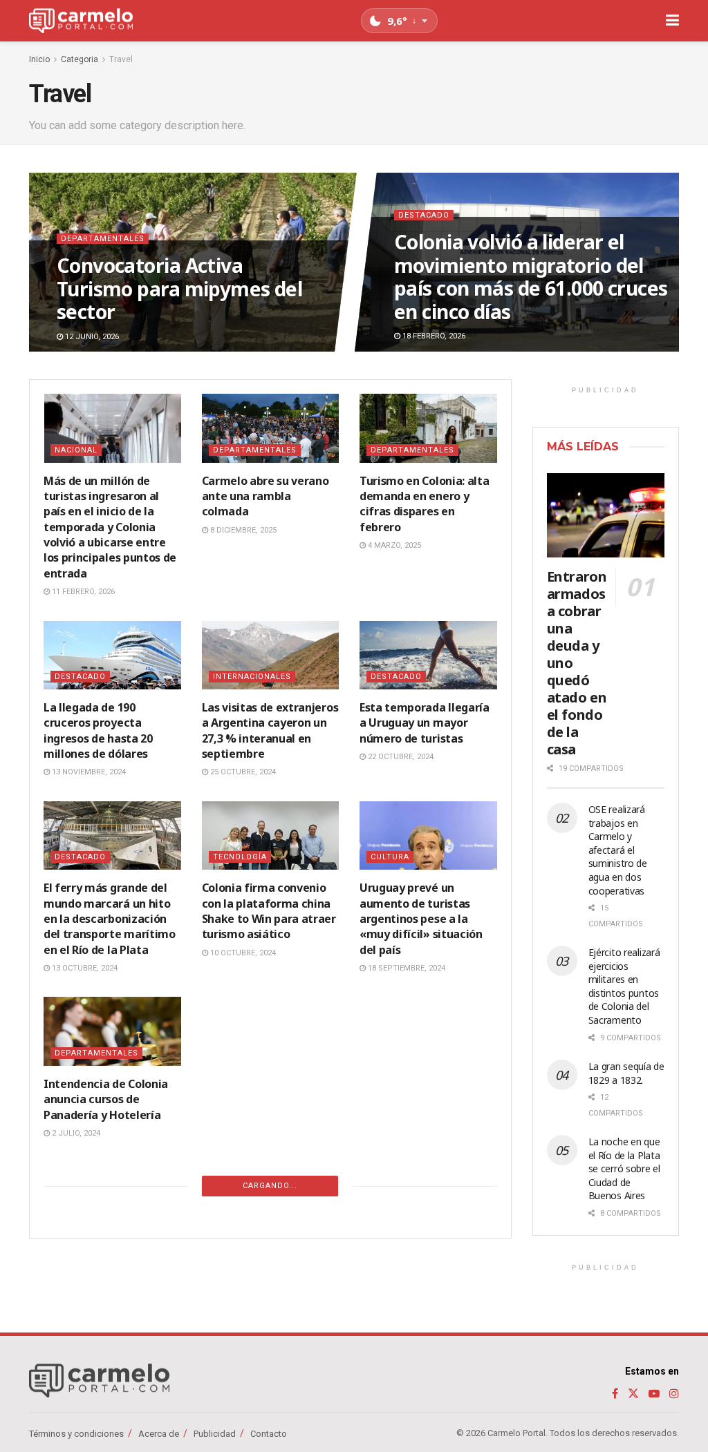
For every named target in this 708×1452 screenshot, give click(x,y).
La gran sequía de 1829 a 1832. (626, 1073)
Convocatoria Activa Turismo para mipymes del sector (180, 288)
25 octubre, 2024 (242, 771)
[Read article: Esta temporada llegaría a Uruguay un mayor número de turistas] (428, 655)
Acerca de (158, 1434)
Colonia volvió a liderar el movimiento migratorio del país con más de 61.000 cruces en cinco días (531, 277)
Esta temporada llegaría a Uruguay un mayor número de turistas (425, 723)
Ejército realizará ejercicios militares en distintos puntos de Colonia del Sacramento (624, 986)
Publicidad (215, 1434)
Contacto (268, 1434)
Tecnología (240, 856)
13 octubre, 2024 (84, 968)
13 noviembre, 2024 (88, 771)
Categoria (79, 59)
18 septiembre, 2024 (405, 968)
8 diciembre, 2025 (242, 530)
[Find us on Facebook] (615, 1394)
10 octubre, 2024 (242, 952)
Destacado (423, 215)
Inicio (39, 59)
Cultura (390, 856)
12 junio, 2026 (91, 336)
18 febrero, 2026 (432, 336)
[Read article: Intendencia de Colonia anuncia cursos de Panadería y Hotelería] (112, 1031)
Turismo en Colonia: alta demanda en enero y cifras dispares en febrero (424, 504)
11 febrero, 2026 (82, 591)
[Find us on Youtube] (654, 1394)
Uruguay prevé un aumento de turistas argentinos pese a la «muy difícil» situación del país (421, 918)
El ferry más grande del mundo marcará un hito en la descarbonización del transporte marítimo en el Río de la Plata (110, 918)
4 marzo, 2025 (393, 545)
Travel (121, 59)
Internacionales (252, 676)
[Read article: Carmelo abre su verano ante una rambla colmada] (270, 428)
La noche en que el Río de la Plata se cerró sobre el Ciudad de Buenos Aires (624, 1168)
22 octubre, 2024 (400, 756)
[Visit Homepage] (81, 21)
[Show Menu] (672, 20)
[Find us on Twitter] (633, 1394)
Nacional (76, 450)
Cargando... (270, 1185)
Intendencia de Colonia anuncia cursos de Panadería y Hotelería (106, 1099)
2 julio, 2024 (75, 1133)
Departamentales (103, 238)
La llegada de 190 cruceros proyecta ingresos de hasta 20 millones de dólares (98, 730)
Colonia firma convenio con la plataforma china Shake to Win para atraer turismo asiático (269, 911)
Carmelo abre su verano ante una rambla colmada (265, 496)
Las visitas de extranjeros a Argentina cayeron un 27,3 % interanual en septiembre (270, 730)
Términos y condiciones (76, 1434)
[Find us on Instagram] (674, 1394)
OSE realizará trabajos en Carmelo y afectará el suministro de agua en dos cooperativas (617, 850)
